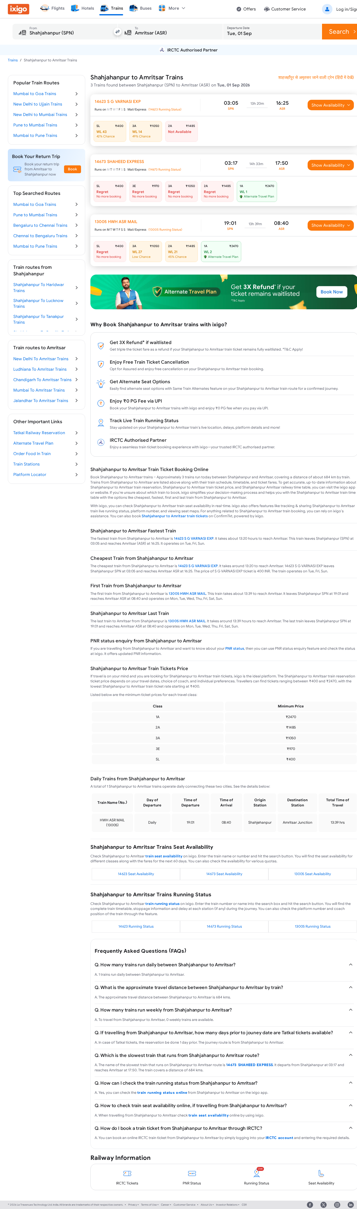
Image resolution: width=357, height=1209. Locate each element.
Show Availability (328, 105)
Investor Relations (227, 1204)
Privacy (132, 1204)
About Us (206, 1204)
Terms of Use (149, 1204)
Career (165, 1204)
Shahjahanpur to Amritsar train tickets (175, 516)
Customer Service (184, 1204)
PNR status (234, 648)
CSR (244, 1204)
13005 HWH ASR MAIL (187, 593)
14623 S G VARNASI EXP (194, 538)
